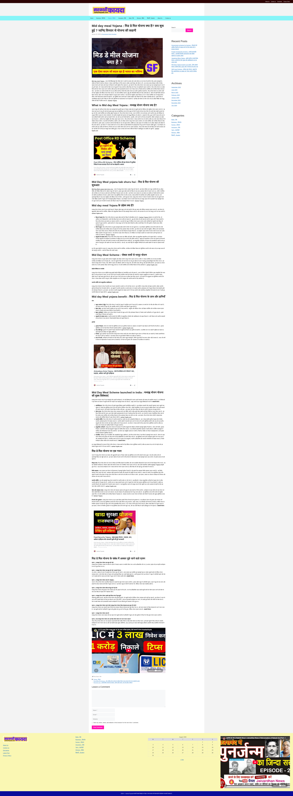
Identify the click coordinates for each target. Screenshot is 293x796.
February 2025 (175, 95)
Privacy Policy (287, 1)
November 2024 (175, 103)
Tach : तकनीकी (175, 130)
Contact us (273, 1)
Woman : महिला (140, 18)
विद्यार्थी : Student (151, 18)
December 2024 (175, 100)
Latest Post (6, 753)
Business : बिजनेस (100, 18)
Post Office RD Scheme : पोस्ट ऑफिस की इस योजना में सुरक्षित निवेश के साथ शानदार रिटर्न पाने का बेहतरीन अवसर (117, 681)
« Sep (182, 759)
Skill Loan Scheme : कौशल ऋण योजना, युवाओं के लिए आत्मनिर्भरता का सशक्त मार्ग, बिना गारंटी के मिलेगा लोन (184, 71)
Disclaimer (279, 1)
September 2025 (176, 87)
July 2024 (174, 105)
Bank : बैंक (131, 18)
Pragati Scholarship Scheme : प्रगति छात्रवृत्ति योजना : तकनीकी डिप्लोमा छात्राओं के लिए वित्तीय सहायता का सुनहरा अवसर (183, 53)
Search (173, 27)
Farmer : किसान (111, 18)
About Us (267, 1)
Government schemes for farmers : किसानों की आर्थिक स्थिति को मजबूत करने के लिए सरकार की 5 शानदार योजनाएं (184, 47)
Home (91, 18)
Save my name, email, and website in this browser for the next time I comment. (116, 722)
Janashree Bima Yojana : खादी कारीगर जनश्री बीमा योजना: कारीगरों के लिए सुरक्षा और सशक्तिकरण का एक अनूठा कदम (184, 60)
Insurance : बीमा (122, 18)
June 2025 (174, 90)
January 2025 (175, 97)
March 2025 (174, 92)
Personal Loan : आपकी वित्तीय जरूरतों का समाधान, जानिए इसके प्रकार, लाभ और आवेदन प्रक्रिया (113, 682)
